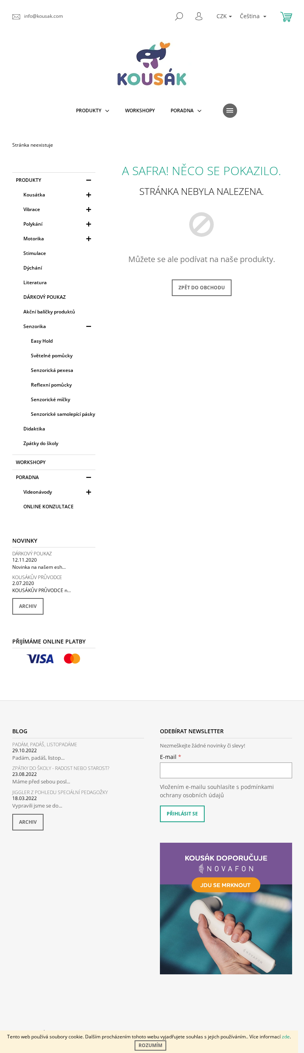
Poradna (27, 477)
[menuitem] (92, 111)
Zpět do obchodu (202, 287)
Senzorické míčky (50, 399)
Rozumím (150, 1045)
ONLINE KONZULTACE (48, 506)
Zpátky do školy (40, 443)
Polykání (32, 224)
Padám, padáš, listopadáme (44, 744)
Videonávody (37, 492)
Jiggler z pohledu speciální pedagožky (60, 792)
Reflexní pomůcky (51, 384)
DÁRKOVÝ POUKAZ (44, 297)
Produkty (28, 180)
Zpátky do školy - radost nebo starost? (60, 768)
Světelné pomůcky (51, 355)
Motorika (33, 238)
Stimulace (34, 253)
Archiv (28, 606)
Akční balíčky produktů (49, 311)
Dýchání (32, 267)
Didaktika (34, 428)
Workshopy (31, 462)
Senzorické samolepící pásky (63, 414)
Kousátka (34, 194)
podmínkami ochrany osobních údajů (217, 790)
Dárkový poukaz (32, 553)
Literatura (35, 282)
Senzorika (34, 326)
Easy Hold (42, 341)
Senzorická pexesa (52, 370)
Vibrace (31, 209)
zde (286, 1036)
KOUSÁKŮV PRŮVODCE (37, 577)
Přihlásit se (182, 813)
